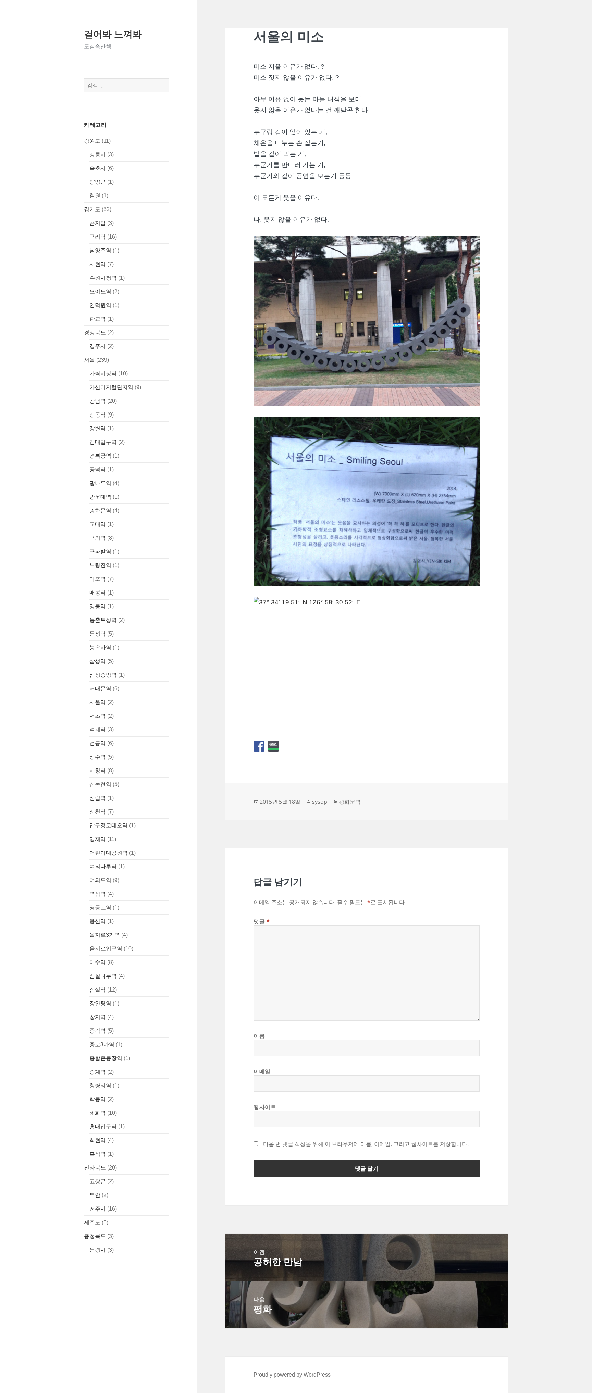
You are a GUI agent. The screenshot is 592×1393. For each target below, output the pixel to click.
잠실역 (97, 990)
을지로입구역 (105, 948)
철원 (94, 196)
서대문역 (100, 688)
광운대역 (100, 497)
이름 (259, 1035)
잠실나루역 (103, 976)
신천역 (97, 812)
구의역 (97, 538)
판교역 (97, 319)
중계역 (97, 1072)
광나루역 (100, 483)
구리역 (97, 237)
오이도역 (100, 291)
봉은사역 (100, 647)
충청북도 (95, 1236)
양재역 (97, 839)
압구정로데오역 (108, 825)
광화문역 (100, 510)
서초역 (97, 716)
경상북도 (95, 332)
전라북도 (95, 1168)
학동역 (97, 1099)
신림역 (97, 798)
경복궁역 (100, 456)
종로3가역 (101, 1044)
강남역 (97, 401)
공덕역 (97, 469)
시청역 (97, 771)
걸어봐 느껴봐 (113, 33)
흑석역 (97, 1154)
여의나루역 (103, 866)
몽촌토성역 (103, 620)
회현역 (97, 1140)
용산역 (97, 921)
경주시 (97, 346)
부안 (94, 1195)
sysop (319, 801)
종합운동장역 (105, 1058)
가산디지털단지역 (111, 387)
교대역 (97, 524)
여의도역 (100, 880)
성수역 (97, 757)
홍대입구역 (103, 1126)
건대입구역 (103, 442)
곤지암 (97, 223)
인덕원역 (100, 305)
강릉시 (97, 154)
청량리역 (100, 1085)
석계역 (97, 729)
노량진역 (100, 565)
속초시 (97, 168)
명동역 (97, 606)
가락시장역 (103, 373)
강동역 (97, 415)
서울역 (97, 702)
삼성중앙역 (103, 675)
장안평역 (100, 1003)
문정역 (97, 634)
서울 (89, 360)
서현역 (97, 264)
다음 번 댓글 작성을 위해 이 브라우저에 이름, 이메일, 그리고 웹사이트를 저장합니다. (366, 1144)
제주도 (92, 1222)
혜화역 (97, 1113)
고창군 (97, 1181)
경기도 (92, 209)
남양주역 (100, 250)
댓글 (262, 921)
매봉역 (97, 593)
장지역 (97, 1017)
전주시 (97, 1209)
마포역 (97, 579)
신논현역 (100, 784)
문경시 (97, 1250)
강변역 (97, 428)
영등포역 (100, 907)
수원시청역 (103, 278)
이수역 (97, 962)
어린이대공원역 (108, 853)
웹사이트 (265, 1107)
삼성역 (97, 661)
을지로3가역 (104, 935)
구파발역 (100, 551)
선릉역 (97, 743)
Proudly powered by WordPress (292, 1375)
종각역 (97, 1031)
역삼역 (97, 894)
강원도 (92, 141)
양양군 (97, 182)
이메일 (262, 1071)
